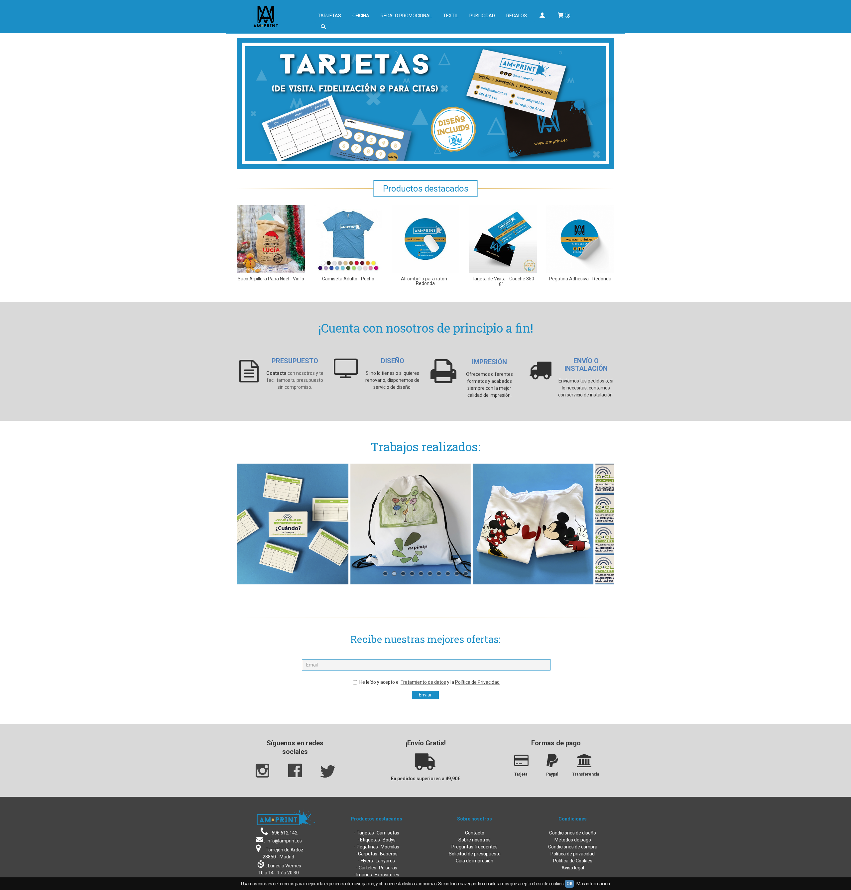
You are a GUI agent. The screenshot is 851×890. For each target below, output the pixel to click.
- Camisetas (386, 832)
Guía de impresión (474, 860)
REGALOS (516, 15)
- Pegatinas (366, 846)
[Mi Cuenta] (541, 16)
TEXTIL (450, 15)
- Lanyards (384, 860)
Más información (593, 883)
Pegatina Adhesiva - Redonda (580, 278)
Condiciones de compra (572, 846)
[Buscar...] (323, 27)
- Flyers (365, 860)
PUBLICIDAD (482, 15)
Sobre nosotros (474, 839)
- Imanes (363, 874)
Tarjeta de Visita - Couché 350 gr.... (503, 281)
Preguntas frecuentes (474, 846)
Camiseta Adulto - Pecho (348, 278)
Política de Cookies (572, 860)
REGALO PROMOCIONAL (406, 15)
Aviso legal (572, 867)
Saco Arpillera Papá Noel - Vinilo (271, 278)
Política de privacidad (572, 853)
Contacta (276, 373)
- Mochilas (388, 846)
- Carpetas (366, 853)
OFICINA (360, 15)
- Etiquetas (368, 839)
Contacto (474, 832)
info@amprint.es (284, 840)
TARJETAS (329, 15)
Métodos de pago (572, 839)
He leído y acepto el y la (429, 682)
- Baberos (387, 853)
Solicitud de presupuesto (475, 853)
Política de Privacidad (477, 682)
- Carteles (366, 867)
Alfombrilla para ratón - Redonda (425, 281)
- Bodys (388, 839)
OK (569, 883)
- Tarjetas (364, 832)
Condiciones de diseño (572, 832)
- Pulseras (386, 867)
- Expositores (385, 874)
